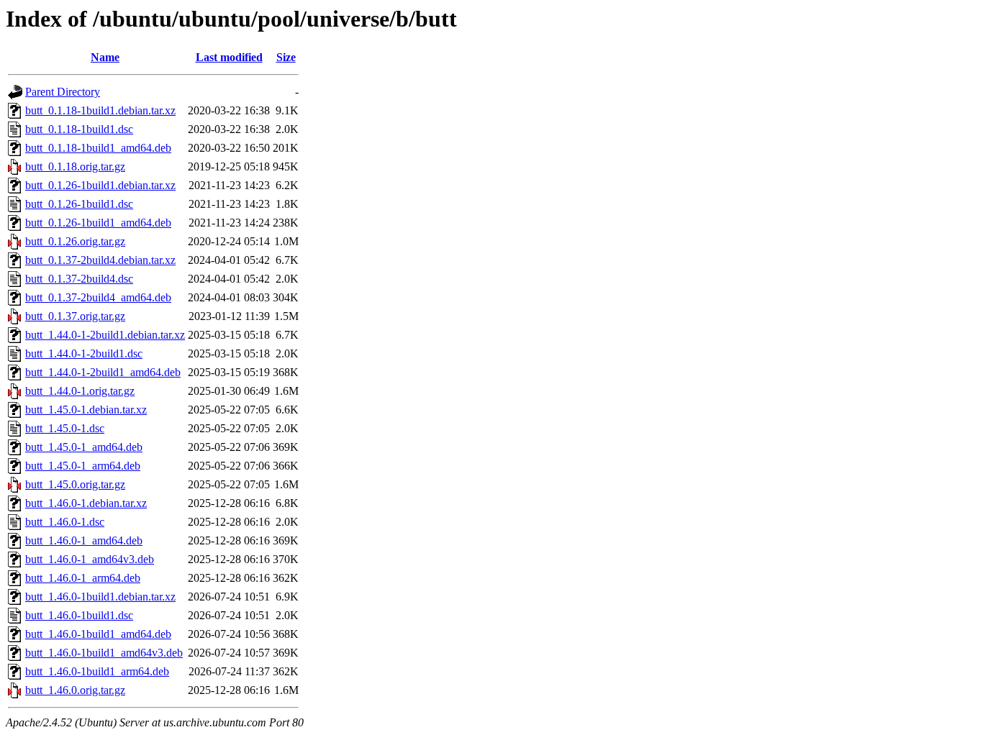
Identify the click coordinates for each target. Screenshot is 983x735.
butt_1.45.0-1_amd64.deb (83, 447)
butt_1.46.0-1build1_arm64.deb (97, 671)
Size (286, 57)
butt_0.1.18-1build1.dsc (79, 129)
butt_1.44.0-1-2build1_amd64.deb (103, 372)
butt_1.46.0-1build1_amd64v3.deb (104, 653)
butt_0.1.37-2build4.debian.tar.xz (100, 260)
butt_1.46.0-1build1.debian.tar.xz (100, 596)
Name (105, 57)
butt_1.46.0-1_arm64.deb (82, 578)
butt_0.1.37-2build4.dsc (79, 279)
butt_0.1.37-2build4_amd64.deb (98, 297)
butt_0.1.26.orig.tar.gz (75, 241)
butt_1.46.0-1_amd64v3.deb (89, 559)
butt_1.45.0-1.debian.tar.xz (86, 409)
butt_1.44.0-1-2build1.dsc (83, 353)
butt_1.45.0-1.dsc (64, 428)
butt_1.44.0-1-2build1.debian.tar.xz (105, 335)
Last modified (229, 57)
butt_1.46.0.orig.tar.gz (75, 690)
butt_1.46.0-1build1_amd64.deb (98, 634)
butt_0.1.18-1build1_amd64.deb (98, 148)
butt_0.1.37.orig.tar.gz (75, 316)
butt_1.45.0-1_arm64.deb (82, 466)
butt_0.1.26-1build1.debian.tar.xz (100, 185)
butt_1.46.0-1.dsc (64, 522)
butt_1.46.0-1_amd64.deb (83, 540)
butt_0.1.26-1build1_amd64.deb (98, 222)
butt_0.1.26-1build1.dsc (79, 204)
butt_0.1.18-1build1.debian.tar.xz (100, 110)
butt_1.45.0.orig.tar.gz (75, 484)
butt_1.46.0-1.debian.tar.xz (86, 503)
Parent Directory (62, 92)
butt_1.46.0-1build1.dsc (79, 615)
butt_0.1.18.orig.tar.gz (75, 166)
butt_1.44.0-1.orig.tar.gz (80, 391)
